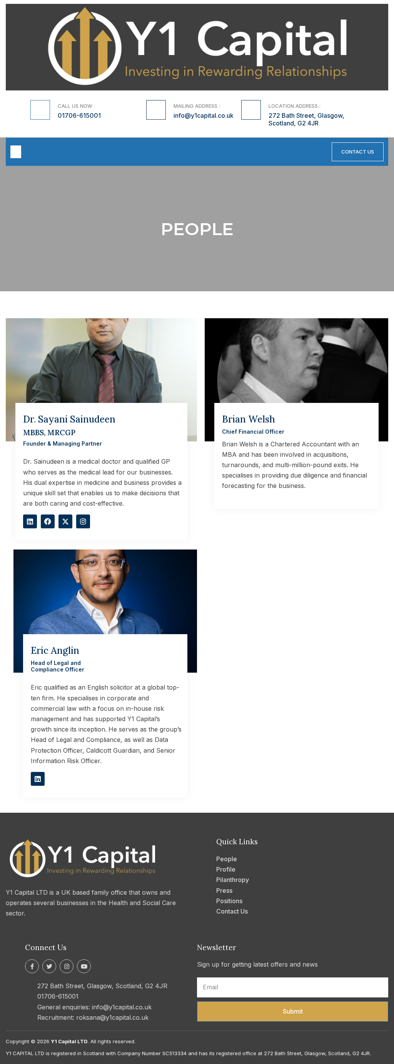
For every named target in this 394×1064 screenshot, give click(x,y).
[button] (15, 151)
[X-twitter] (65, 521)
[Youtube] (84, 966)
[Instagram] (83, 521)
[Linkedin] (30, 521)
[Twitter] (49, 966)
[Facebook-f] (32, 966)
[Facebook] (48, 521)
